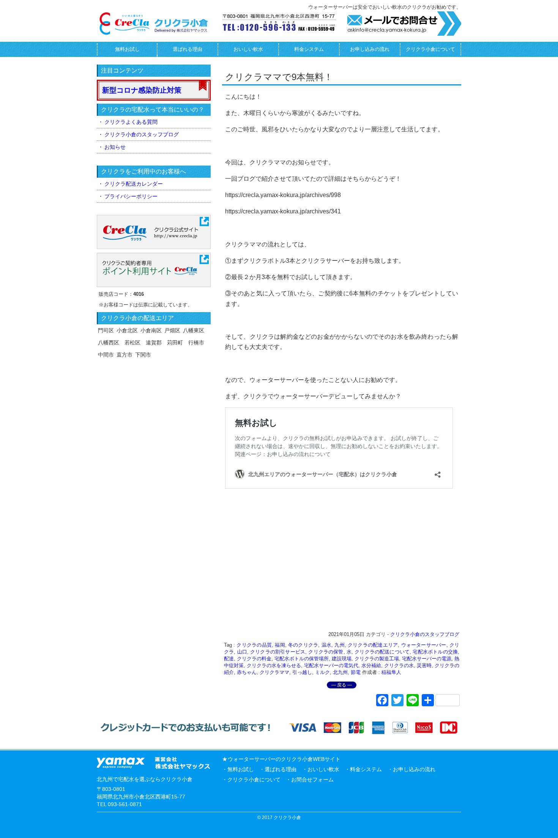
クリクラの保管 (325, 652)
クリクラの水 (399, 665)
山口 (242, 652)
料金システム (309, 49)
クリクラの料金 (254, 658)
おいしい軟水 (248, 49)
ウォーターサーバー (423, 645)
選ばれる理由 (187, 49)
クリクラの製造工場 (377, 658)
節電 (356, 672)
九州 (339, 645)
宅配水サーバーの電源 (426, 658)
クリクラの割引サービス (277, 652)
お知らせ (115, 147)
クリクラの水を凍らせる (274, 665)
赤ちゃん (247, 672)
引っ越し (302, 672)
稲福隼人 (391, 672)
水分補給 (371, 665)
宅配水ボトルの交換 (435, 652)
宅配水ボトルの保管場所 (301, 658)
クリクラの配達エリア (373, 645)
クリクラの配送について (382, 652)
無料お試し (127, 49)
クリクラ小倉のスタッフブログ (424, 634)
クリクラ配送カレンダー (133, 184)
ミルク (322, 672)
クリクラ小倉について (430, 49)
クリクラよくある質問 (131, 122)
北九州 (340, 672)
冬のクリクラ (303, 645)
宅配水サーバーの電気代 (331, 665)
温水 (326, 645)
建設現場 (342, 658)
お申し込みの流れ (369, 49)
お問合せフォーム (312, 779)
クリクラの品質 (254, 645)
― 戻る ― (341, 685)
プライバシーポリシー (131, 196)
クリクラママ (274, 672)
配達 (229, 658)
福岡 (280, 645)
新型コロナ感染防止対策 (141, 90)
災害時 (424, 665)
